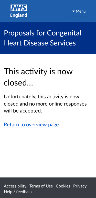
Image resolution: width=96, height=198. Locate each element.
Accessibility (15, 185)
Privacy (80, 185)
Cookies (63, 185)
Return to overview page (31, 124)
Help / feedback (18, 191)
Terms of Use (41, 185)
